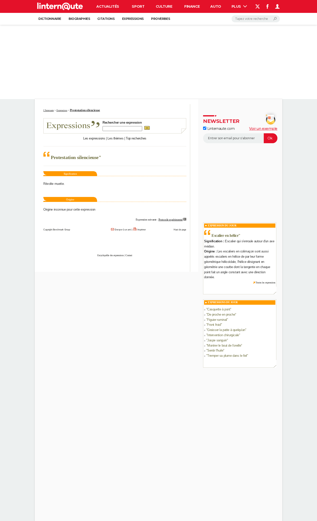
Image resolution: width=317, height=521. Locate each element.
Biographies (79, 19)
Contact (128, 255)
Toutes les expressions (265, 282)
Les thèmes (115, 138)
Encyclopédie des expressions (110, 255)
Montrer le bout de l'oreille (224, 345)
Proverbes (160, 19)
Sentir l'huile (215, 350)
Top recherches (136, 138)
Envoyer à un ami (123, 229)
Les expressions (94, 138)
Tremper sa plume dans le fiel (227, 355)
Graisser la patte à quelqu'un (226, 330)
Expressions (133, 19)
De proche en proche (221, 314)
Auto (215, 6)
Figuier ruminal (217, 320)
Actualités (107, 6)
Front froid (214, 325)
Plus (237, 6)
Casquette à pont (218, 309)
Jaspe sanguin (217, 340)
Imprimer (141, 229)
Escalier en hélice (224, 235)
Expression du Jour (222, 225)
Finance (192, 6)
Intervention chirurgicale (223, 335)
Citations (105, 19)
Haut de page (180, 229)
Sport (138, 6)
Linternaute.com (220, 128)
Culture (164, 6)
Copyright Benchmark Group (56, 229)
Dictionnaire (49, 19)
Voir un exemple (263, 128)
